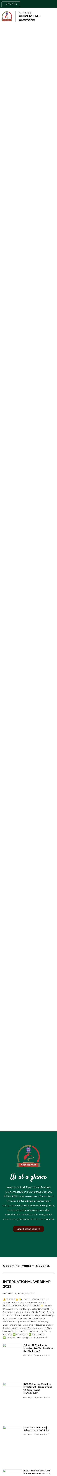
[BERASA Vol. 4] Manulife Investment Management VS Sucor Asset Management (37, 1388)
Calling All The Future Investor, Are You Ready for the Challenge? (38, 1348)
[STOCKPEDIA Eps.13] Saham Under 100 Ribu (36, 1429)
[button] (11, 4)
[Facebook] (44, 4)
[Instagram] (48, 4)
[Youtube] (53, 4)
